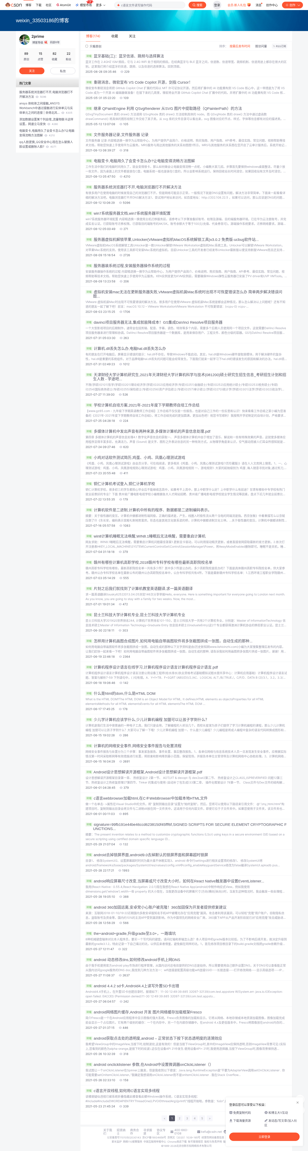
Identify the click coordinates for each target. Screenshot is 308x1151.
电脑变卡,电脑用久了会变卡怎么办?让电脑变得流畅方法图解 (141, 161)
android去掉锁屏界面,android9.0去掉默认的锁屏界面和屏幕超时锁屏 (147, 855)
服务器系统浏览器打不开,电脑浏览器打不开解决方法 (134, 187)
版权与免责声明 (213, 1141)
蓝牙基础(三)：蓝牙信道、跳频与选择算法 (125, 56)
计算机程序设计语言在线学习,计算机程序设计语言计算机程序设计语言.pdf (152, 667)
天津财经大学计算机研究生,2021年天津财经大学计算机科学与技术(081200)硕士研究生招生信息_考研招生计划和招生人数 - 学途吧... (186, 377)
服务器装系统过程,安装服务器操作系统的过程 (128, 266)
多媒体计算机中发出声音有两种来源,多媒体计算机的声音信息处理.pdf (148, 431)
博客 (28, 5)
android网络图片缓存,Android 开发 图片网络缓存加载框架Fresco (144, 1012)
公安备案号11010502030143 (124, 1137)
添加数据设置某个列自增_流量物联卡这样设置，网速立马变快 (46, 121)
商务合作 (134, 1131)
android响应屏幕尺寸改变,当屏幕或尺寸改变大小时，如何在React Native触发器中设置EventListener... (175, 881)
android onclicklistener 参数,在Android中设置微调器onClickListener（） (150, 1065)
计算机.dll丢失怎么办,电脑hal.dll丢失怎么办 (126, 349)
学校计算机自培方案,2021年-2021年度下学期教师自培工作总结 (143, 405)
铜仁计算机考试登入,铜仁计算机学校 (121, 484)
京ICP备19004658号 (154, 1137)
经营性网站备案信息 (213, 1137)
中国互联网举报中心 (155, 1141)
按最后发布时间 (240, 46)
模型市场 (86, 5)
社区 (49, 5)
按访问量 (261, 46)
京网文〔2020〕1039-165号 (183, 1137)
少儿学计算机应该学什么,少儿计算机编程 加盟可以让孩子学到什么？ (148, 720)
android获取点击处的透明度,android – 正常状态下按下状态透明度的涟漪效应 (154, 1038)
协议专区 (161, 1131)
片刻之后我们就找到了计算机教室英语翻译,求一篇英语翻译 (140, 589)
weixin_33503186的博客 (42, 20)
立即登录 (264, 1136)
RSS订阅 (281, 46)
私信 (63, 71)
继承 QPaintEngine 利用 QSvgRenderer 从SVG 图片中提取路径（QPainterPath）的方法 (164, 109)
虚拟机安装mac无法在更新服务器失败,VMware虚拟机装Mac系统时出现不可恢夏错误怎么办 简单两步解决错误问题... (184, 294)
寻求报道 (147, 1131)
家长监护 (117, 1141)
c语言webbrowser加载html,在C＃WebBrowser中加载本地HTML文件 (147, 798)
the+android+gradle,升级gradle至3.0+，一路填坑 (131, 933)
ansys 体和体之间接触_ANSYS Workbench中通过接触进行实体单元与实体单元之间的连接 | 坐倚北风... (46, 107)
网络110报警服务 (132, 1141)
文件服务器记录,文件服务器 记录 (118, 135)
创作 (292, 5)
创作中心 (272, 5)
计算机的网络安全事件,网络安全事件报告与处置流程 (134, 746)
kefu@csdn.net (211, 1131)
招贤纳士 (121, 1131)
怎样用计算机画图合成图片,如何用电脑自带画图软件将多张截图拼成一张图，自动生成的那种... (169, 641)
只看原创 (95, 46)
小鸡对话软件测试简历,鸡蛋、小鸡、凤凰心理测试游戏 (136, 458)
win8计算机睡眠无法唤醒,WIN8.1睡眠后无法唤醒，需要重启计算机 (146, 536)
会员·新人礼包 (237, 5)
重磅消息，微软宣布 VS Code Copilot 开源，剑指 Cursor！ (140, 82)
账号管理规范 (195, 1141)
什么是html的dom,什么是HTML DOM (121, 693)
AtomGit (65, 5)
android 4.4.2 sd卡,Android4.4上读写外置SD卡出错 (133, 986)
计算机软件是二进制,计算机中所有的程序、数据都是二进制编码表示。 (149, 510)
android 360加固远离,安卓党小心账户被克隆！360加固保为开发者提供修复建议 (156, 907)
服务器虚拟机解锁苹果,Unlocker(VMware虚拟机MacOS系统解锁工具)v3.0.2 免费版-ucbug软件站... (173, 240)
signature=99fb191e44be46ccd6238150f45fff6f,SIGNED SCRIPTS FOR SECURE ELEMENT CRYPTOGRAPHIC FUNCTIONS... (187, 826)
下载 (38, 5)
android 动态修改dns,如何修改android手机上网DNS (133, 960)
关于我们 (107, 1131)
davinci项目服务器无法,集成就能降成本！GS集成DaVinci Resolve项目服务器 (155, 322)
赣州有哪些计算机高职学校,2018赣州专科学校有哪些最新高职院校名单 (149, 562)
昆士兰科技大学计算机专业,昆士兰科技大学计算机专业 (136, 615)
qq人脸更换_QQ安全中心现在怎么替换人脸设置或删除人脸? (46, 144)
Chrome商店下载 (177, 1141)
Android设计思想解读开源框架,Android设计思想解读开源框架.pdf (144, 772)
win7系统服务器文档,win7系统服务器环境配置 (129, 213)
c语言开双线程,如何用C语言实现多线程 (123, 1091)
